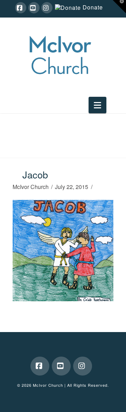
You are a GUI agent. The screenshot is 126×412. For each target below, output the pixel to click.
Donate (93, 7)
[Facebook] (20, 7)
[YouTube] (34, 7)
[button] (97, 105)
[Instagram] (46, 7)
